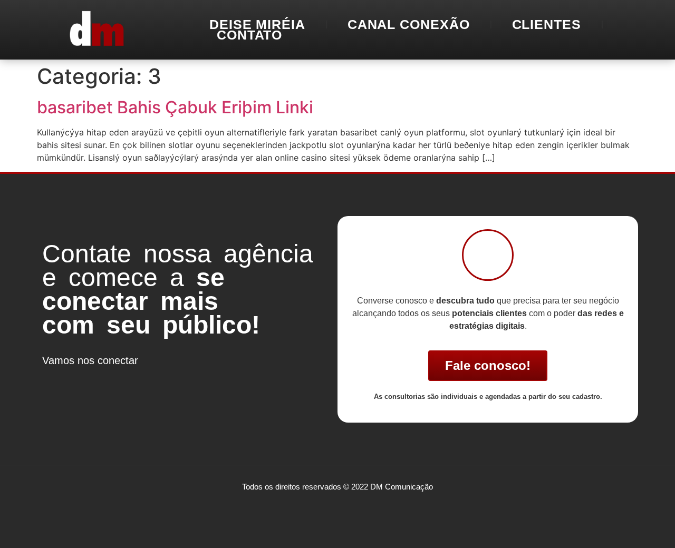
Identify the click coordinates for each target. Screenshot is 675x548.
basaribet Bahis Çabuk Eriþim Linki (175, 107)
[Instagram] (87, 380)
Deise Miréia (257, 24)
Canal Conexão (409, 24)
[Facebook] (55, 380)
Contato (249, 35)
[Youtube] (118, 380)
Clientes (546, 24)
